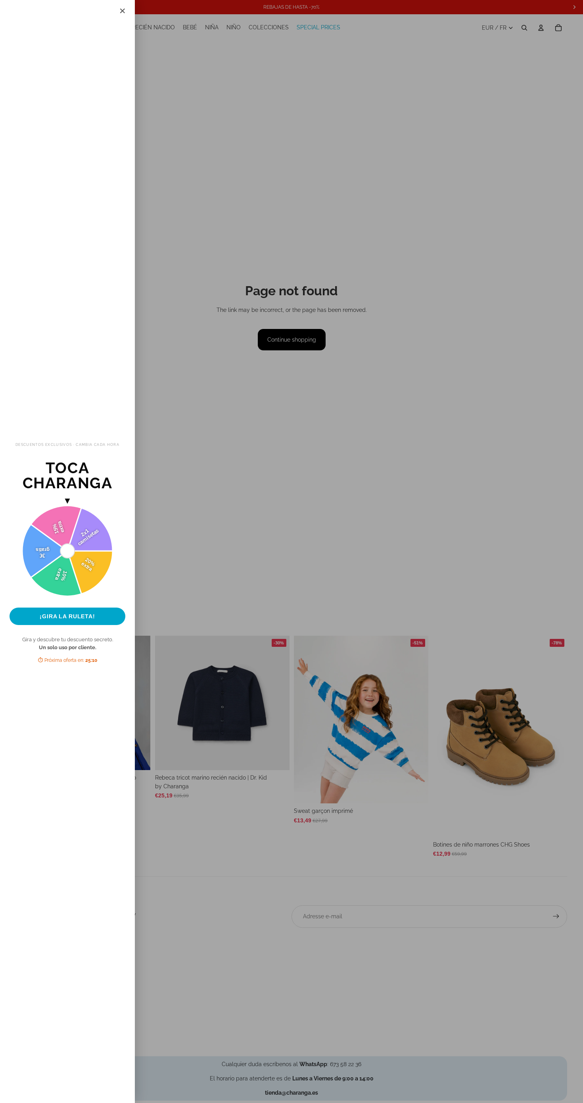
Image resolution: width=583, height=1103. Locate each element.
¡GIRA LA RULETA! (67, 616)
